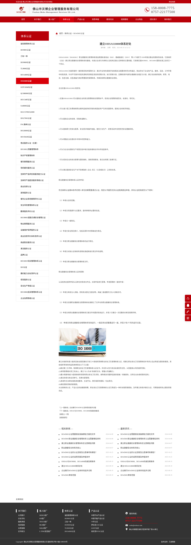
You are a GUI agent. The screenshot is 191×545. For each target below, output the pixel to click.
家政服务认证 (26, 193)
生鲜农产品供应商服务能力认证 (33, 174)
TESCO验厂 (43, 522)
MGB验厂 (42, 525)
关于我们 (37, 19)
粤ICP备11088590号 (60, 542)
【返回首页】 (63, 417)
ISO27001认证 (26, 118)
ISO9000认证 (26, 62)
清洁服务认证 (26, 249)
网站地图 (172, 2)
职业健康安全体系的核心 (71, 448)
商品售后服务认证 (28, 242)
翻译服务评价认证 (28, 211)
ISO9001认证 (26, 50)
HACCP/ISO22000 (27, 112)
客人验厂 (52, 19)
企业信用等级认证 (28, 298)
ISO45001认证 (26, 81)
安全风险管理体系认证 (29, 205)
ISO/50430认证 (26, 137)
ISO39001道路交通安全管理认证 (33, 218)
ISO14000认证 (26, 75)
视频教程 (124, 19)
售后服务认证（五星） (29, 143)
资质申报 (95, 19)
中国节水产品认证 (97, 515)
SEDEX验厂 (43, 515)
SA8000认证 (25, 106)
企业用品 (138, 19)
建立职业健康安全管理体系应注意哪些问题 (78, 443)
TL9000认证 (25, 69)
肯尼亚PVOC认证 (97, 531)
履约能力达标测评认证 (29, 273)
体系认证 (66, 19)
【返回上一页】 (64, 414)
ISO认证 (24, 267)
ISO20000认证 (26, 131)
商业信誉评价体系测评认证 (31, 236)
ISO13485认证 (26, 100)
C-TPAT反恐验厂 (45, 531)
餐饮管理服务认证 (28, 162)
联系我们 (167, 19)
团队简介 (153, 19)
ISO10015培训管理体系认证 (31, 261)
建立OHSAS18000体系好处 (71, 466)
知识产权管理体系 (28, 155)
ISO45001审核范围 (68, 475)
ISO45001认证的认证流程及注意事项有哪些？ (79, 452)
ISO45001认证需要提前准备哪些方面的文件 (78, 434)
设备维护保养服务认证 (29, 230)
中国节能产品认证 (97, 518)
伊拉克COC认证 (97, 525)
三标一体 (24, 56)
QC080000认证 (26, 93)
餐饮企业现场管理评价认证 (31, 199)
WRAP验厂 (43, 528)
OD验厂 (42, 518)
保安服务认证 (26, 280)
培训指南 (21, 525)
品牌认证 (24, 255)
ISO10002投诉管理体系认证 (31, 292)
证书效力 (21, 531)
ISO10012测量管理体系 (29, 149)
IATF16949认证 (26, 87)
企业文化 (21, 518)
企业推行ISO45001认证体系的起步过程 (83, 407)
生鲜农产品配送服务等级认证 (32, 180)
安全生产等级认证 (28, 286)
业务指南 (21, 528)
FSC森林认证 (26, 124)
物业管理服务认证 (28, 224)
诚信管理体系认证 (28, 44)
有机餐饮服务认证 (28, 168)
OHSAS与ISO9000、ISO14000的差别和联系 (84, 411)
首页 (23, 19)
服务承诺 (21, 522)
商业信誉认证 (26, 186)
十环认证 (94, 522)
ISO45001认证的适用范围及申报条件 (75, 457)
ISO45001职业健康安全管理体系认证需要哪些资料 (81, 439)
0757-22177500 (133, 520)
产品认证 (81, 19)
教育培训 (110, 19)
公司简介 (21, 515)
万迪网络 (172, 542)
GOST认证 (95, 528)
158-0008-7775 (133, 517)
